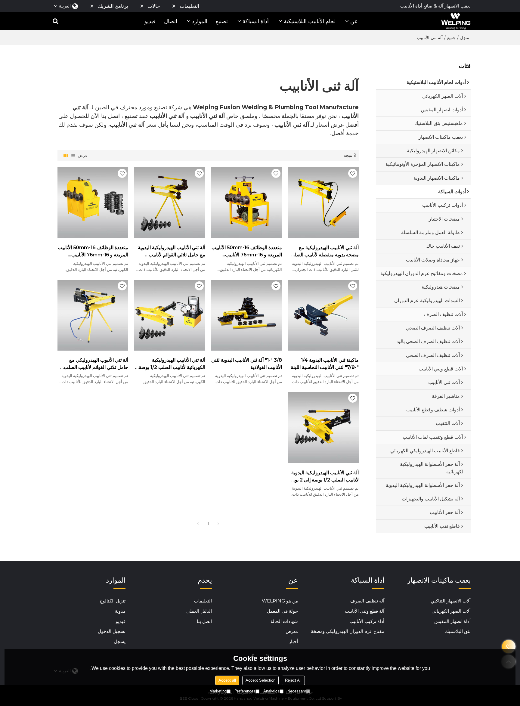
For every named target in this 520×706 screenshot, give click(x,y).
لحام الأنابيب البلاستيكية (310, 21)
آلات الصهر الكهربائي (451, 611)
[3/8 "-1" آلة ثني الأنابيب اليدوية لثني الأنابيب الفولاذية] (246, 315)
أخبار (293, 641)
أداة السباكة (256, 21)
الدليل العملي (199, 611)
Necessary (296, 691)
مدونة (120, 611)
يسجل (119, 641)
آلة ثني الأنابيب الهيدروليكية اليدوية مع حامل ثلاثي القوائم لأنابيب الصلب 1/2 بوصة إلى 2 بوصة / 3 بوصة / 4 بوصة (171, 252)
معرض (292, 631)
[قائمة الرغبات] (508, 646)
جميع (451, 37)
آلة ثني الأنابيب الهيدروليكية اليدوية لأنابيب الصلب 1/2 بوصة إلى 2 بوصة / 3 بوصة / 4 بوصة (323, 477)
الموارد (199, 21)
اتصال (170, 21)
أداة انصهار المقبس (452, 621)
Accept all (227, 680)
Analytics (271, 691)
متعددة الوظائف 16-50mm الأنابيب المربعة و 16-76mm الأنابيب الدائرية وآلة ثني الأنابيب (247, 252)
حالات (153, 6)
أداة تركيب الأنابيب (366, 621)
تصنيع (221, 21)
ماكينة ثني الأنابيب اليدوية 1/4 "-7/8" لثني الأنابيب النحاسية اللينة (325, 363)
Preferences (244, 691)
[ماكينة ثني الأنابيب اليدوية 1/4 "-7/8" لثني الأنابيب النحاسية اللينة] (323, 315)
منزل (464, 37)
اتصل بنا (204, 621)
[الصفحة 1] (198, 523)
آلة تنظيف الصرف (367, 601)
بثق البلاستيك (458, 631)
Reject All (293, 680)
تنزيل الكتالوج (112, 601)
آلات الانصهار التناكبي (451, 601)
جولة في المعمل (282, 611)
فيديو (150, 21)
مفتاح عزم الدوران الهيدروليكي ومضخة (347, 631)
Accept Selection (260, 680)
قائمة (72, 156)
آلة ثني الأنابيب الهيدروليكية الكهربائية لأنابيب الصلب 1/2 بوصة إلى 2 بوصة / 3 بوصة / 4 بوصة (172, 364)
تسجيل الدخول (111, 631)
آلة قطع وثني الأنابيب (364, 611)
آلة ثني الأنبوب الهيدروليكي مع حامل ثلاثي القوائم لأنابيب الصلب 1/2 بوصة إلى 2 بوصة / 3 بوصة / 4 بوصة (93, 364)
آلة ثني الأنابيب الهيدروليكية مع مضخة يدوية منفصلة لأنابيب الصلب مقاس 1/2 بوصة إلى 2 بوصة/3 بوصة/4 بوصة (324, 252)
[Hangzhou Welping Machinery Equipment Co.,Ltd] (456, 21)
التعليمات (189, 6)
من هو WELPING (280, 601)
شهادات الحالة (284, 621)
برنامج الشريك (113, 6)
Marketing (218, 691)
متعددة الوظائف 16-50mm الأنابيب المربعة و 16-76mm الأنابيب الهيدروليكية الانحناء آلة (93, 252)
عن (354, 21)
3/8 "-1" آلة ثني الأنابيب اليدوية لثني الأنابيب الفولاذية (246, 363)
